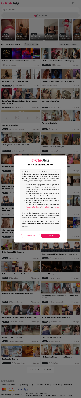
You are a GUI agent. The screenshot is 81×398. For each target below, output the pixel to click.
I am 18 (50, 236)
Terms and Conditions (33, 207)
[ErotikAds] (40, 160)
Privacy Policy (45, 207)
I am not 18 (30, 236)
